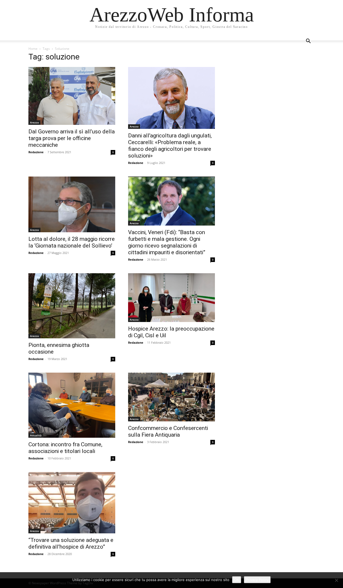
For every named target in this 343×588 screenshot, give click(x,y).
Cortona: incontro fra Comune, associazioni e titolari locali (65, 447)
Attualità (36, 435)
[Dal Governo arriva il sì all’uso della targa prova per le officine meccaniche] (71, 96)
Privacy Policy (257, 580)
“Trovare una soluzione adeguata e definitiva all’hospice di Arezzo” (70, 543)
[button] (308, 41)
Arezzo (34, 122)
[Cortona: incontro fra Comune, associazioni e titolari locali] (71, 405)
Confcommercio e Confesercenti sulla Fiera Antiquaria (168, 431)
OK (236, 580)
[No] (336, 580)
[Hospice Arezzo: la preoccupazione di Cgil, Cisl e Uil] (171, 297)
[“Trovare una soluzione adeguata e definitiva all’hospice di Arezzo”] (71, 502)
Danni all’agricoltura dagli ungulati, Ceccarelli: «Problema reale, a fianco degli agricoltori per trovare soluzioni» (170, 145)
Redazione (36, 152)
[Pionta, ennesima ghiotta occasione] (71, 305)
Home (33, 48)
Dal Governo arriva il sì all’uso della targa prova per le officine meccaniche (71, 138)
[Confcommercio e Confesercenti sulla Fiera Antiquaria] (171, 397)
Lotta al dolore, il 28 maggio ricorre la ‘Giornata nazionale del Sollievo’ (71, 242)
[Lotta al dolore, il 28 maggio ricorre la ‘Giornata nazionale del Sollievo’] (71, 204)
